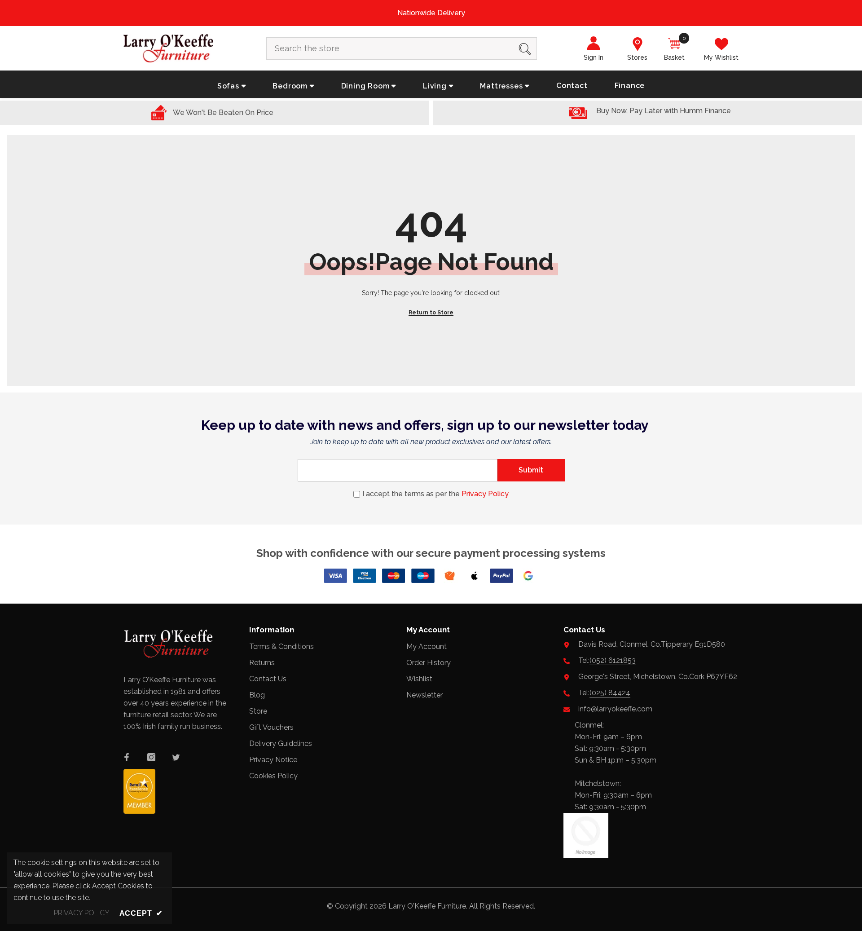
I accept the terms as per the (435, 494)
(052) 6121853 (612, 660)
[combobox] (390, 48)
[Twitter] (176, 757)
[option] (431, 13)
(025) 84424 (609, 692)
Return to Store (431, 312)
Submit (531, 470)
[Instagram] (151, 757)
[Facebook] (127, 757)
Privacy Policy (485, 494)
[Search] (401, 48)
